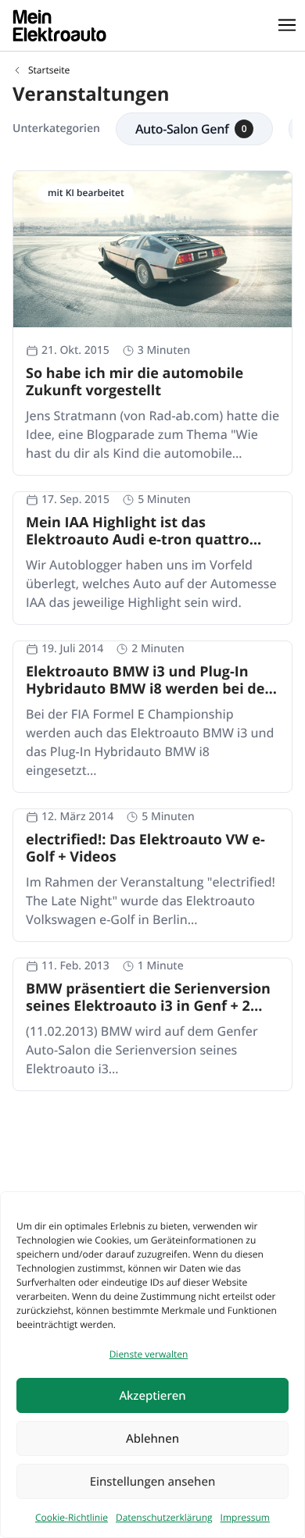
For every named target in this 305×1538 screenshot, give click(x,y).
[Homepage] (59, 25)
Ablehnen (152, 1439)
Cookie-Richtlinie (71, 1517)
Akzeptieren (152, 1396)
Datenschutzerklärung (164, 1517)
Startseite (49, 70)
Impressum (245, 1517)
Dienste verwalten (148, 1354)
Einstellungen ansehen (153, 1482)
